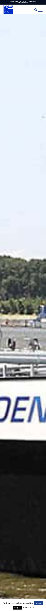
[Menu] (39, 10)
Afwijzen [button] (17, 607)
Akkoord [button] (39, 603)
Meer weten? (28, 607)
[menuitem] (34, 10)
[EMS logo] (19, 9)
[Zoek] (34, 10)
